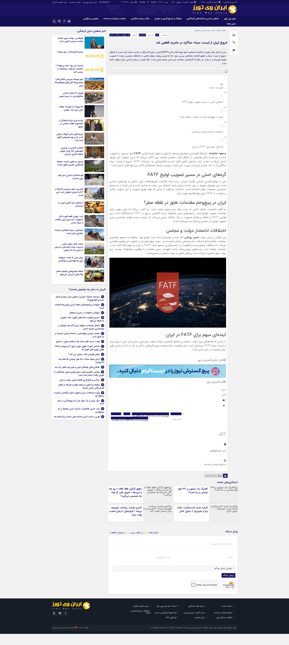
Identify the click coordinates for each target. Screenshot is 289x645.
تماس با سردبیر (74, 2)
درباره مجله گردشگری (196, 606)
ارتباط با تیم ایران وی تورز (166, 606)
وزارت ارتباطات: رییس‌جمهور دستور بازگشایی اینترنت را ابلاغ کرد (79, 394)
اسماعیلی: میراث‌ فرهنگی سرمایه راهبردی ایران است (69, 231)
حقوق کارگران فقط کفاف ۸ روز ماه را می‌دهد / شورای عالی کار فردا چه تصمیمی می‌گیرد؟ (125, 492)
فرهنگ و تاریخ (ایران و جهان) (168, 18)
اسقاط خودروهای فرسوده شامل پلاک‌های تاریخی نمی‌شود (69, 273)
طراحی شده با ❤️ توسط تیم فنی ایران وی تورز (70, 627)
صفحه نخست (220, 30)
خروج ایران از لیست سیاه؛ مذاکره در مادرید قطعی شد (192, 42)
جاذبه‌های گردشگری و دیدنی (165, 612)
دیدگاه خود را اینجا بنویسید (221, 544)
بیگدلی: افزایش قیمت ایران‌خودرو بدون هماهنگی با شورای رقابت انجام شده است (79, 373)
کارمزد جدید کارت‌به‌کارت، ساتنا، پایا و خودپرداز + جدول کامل (192, 509)
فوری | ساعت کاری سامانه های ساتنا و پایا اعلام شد (77, 416)
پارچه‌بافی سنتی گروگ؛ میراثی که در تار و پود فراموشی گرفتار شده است (69, 137)
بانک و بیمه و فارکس (140, 18)
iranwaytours (104, 2)
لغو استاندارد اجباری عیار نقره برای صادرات (70, 177)
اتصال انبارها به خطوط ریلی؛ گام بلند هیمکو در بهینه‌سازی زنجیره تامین (81, 327)
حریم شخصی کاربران (59, 2)
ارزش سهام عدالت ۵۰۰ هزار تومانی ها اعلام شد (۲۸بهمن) (81, 360)
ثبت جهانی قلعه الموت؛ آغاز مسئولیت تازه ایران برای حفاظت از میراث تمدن (69, 219)
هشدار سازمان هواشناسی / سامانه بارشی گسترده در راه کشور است (79, 335)
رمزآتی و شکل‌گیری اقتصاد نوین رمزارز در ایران (79, 380)
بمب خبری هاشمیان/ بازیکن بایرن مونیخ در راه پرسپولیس (81, 410)
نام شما (230, 557)
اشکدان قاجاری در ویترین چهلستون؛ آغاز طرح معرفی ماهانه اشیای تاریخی (71, 151)
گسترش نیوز (211, 475)
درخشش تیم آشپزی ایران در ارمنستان (70, 204)
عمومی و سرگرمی (90, 18)
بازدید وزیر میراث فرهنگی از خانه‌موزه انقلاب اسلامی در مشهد (71, 123)
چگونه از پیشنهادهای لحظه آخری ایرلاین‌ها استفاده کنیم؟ (79, 306)
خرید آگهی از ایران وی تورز (194, 612)
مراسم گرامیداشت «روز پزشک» (70, 51)
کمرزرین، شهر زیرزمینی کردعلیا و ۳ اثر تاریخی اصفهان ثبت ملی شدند (69, 192)
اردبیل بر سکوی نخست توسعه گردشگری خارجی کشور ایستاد (70, 163)
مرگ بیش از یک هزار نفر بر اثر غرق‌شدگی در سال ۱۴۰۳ (80, 402)
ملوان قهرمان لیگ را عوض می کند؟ (84, 354)
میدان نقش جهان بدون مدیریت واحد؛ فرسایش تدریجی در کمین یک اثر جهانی (68, 247)
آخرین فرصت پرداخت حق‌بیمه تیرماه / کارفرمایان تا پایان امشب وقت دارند (125, 511)
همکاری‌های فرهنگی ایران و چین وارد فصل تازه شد (77, 367)
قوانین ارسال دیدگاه (223, 568)
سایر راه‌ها (231, 23)
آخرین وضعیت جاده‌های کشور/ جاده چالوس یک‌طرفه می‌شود (82, 319)
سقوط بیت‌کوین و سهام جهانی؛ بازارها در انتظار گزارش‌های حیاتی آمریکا (81, 386)
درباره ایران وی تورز (90, 2)
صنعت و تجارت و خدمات (114, 18)
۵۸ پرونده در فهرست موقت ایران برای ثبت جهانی (71, 108)
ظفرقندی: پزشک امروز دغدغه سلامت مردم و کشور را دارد (70, 39)
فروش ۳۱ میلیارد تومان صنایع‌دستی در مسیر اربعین (71, 94)
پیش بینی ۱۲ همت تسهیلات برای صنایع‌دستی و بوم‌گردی (70, 259)
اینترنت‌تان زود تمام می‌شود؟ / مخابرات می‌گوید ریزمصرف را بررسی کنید (69, 69)
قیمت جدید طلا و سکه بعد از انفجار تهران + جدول (78, 341)
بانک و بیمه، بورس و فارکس (204, 30)
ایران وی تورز (230, 18)
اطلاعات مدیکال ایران (224, 617)
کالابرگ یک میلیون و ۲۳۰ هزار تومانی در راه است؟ (193, 490)
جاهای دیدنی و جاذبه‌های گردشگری (203, 18)
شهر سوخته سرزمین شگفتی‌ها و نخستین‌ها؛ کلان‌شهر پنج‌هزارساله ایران (68, 82)
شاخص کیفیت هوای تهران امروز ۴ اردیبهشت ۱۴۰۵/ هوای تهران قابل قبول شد (79, 348)
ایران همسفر (199, 617)
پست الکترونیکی (163, 557)
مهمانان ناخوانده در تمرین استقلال (84, 312)
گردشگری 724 (171, 617)
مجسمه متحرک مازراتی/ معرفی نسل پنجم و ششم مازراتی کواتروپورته (80, 298)
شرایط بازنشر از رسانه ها (223, 612)
